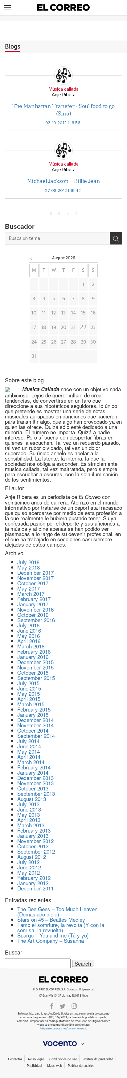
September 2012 (36, 851)
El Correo (63, 979)
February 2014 (34, 767)
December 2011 (35, 888)
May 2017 (28, 588)
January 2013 (32, 835)
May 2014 (28, 751)
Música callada (64, 89)
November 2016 (35, 609)
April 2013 (28, 820)
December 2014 (35, 720)
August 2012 (31, 856)
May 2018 (28, 567)
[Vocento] (63, 1043)
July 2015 (28, 683)
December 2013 (35, 777)
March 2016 (30, 646)
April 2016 (28, 641)
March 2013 (30, 825)
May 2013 (28, 814)
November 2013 (35, 783)
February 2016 (34, 651)
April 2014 (28, 756)
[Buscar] (116, 238)
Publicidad (34, 1065)
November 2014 (35, 725)
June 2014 (29, 746)
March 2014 (30, 762)
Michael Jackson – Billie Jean (63, 180)
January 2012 (32, 883)
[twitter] (62, 1005)
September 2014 (36, 735)
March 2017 (30, 593)
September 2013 (36, 793)
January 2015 (32, 714)
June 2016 (29, 630)
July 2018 (28, 562)
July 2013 (28, 804)
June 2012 (29, 867)
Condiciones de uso (63, 1059)
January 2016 (32, 656)
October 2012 (32, 846)
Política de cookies (81, 1065)
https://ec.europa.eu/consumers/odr (63, 1028)
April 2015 (28, 699)
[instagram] (74, 1005)
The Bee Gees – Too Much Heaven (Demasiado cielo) (57, 911)
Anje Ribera (64, 95)
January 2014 (32, 772)
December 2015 (35, 662)
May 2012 (28, 872)
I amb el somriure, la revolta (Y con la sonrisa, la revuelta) (60, 927)
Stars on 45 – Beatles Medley (51, 919)
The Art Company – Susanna (50, 940)
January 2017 (32, 604)
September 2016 (36, 620)
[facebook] (52, 1005)
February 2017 (34, 599)
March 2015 (30, 704)
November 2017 (35, 578)
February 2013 (34, 830)
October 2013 (32, 788)
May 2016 (28, 635)
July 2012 (28, 862)
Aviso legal (35, 1059)
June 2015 (29, 688)
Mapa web (54, 1065)
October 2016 (32, 614)
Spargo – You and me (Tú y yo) (53, 935)
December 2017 (35, 572)
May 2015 (28, 693)
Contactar (15, 1059)
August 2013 (31, 799)
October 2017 (32, 583)
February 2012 (34, 877)
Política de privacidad (98, 1059)
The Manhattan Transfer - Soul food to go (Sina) (63, 109)
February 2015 (34, 709)
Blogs (12, 47)
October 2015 (32, 672)
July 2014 (28, 741)
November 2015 (35, 667)
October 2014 (32, 730)
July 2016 (28, 625)
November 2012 (35, 841)
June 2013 (29, 809)
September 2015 (36, 678)
